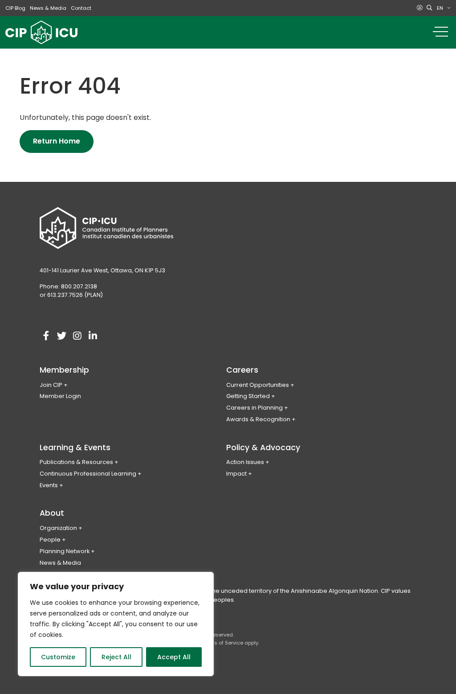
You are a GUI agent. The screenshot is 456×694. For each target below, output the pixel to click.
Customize (58, 657)
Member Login (60, 396)
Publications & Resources (76, 462)
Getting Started (248, 396)
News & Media (48, 8)
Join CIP (51, 385)
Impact (236, 473)
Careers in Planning (254, 407)
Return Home (56, 141)
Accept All (174, 657)
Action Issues (245, 462)
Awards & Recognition (258, 419)
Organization (58, 528)
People (50, 539)
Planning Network (65, 551)
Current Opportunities (257, 385)
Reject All (116, 657)
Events (49, 485)
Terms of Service (222, 642)
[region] (116, 624)
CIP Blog (15, 8)
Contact (81, 8)
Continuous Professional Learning (88, 473)
